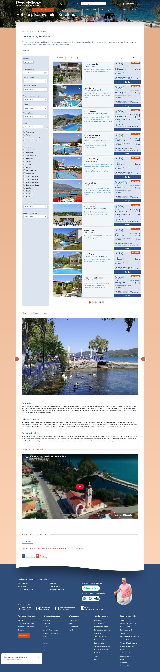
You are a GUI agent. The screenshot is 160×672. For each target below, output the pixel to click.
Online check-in (125, 653)
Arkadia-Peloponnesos (51, 633)
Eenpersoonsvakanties (33, 141)
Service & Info (122, 10)
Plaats (25, 104)
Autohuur (97, 620)
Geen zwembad (31, 150)
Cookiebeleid (124, 640)
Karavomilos (42, 31)
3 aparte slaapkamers (33, 182)
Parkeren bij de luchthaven (129, 643)
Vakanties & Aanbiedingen (43, 10)
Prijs (25, 123)
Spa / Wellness (31, 170)
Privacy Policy (124, 633)
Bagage (122, 649)
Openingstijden (125, 666)
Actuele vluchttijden (127, 646)
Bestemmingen (23, 10)
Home (24, 31)
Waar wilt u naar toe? (31, 96)
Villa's (71, 623)
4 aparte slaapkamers (33, 185)
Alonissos (46, 623)
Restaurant (30, 167)
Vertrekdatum (28, 70)
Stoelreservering (125, 656)
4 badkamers (30, 197)
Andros (45, 627)
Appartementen (74, 620)
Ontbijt (28, 164)
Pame (28, 135)
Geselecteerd (28, 58)
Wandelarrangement (33, 138)
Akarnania (46, 620)
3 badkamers (30, 194)
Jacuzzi (28, 161)
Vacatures (135, 10)
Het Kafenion (99, 653)
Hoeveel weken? (29, 86)
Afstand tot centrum (31, 213)
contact (139, 4)
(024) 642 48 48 (128, 4)
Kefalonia (32, 31)
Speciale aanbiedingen (101, 627)
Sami (100, 427)
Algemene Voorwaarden (128, 623)
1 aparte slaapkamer (33, 176)
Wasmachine (30, 173)
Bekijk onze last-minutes (12, 659)
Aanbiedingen (30, 132)
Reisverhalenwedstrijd (102, 646)
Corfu (45, 640)
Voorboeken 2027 (100, 636)
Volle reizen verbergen (130, 58)
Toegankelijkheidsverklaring (129, 636)
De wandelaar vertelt (101, 649)
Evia (44, 646)
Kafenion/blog (107, 10)
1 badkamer (30, 188)
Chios (45, 636)
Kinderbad (29, 158)
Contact (122, 620)
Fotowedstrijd (99, 643)
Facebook (29, 556)
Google (42, 556)
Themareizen (77, 10)
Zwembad (29, 153)
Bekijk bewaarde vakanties (68, 4)
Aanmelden (23, 636)
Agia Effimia (115, 436)
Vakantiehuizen (74, 627)
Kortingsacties (62, 10)
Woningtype (28, 113)
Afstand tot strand (30, 203)
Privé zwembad (31, 156)
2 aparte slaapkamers (33, 179)
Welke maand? (28, 77)
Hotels (71, 630)
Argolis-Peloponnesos (51, 630)
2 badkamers (30, 191)
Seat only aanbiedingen (102, 640)
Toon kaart (27, 541)
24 (100, 302)
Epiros (45, 643)
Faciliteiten (27, 147)
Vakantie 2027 (91, 10)
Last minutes (98, 659)
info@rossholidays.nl (57, 590)
